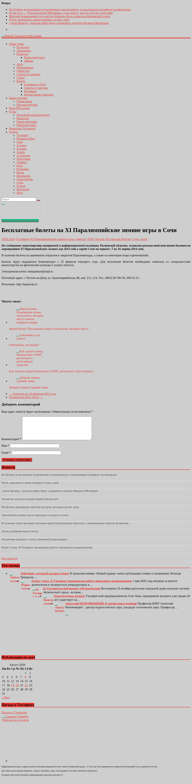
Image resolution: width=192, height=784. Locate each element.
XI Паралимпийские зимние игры (52, 239)
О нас (12, 111)
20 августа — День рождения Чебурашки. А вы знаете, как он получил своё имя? (61, 12)
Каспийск (22, 169)
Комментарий (11, 439)
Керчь (20, 172)
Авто (19, 64)
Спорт (20, 77)
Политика (22, 47)
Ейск (19, 165)
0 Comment (23, 239)
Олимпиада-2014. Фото (26, 397)
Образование (24, 67)
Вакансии (22, 118)
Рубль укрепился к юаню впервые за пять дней (39, 19)
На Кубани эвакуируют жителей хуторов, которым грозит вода (40, 507)
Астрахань (23, 155)
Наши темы (16, 43)
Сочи (19, 182)
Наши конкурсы (34, 57)
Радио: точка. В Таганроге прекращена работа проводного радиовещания (47, 547)
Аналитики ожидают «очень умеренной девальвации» (35, 539)
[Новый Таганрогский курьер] (22, 35)
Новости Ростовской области (20, 220)
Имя (5, 445)
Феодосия (22, 189)
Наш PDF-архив (19, 108)
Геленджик (23, 158)
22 (26, 685)
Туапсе (20, 186)
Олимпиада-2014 (35, 84)
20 (17, 685)
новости (81, 239)
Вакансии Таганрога (22, 128)
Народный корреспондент (33, 115)
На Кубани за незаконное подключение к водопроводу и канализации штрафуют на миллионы (70, 9)
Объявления (24, 101)
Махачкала (23, 175)
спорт (143, 239)
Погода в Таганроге (14, 712)
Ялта (19, 192)
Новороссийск (25, 138)
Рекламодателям (26, 104)
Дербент (21, 162)
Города (13, 131)
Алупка (21, 145)
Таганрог (22, 135)
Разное (20, 81)
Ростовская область (118, 239)
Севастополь (24, 179)
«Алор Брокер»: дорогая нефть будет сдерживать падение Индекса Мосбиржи (59, 23)
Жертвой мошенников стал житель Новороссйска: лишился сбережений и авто (59, 16)
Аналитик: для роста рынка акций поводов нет (30, 498)
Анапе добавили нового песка (20, 531)
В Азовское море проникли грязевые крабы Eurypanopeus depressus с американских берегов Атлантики (65, 523)
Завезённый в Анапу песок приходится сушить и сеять (35, 515)
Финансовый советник (38, 94)
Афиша (28, 60)
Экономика (23, 50)
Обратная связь (26, 125)
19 (12, 685)
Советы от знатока (28, 74)
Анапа (20, 152)
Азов (19, 142)
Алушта (21, 148)
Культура (22, 54)
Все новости (9, 558)
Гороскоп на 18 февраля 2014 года (32, 393)
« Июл (6, 697)
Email (6, 452)
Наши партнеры (26, 121)
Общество (22, 71)
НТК (91, 239)
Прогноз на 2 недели (15, 720)
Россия (99, 239)
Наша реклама (18, 98)
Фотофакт (30, 91)
